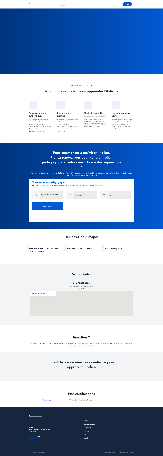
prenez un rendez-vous (111, 343)
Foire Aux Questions (95, 343)
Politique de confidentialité (126, 452)
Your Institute (33, 439)
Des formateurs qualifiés (64, 114)
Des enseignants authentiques (37, 114)
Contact (127, 4)
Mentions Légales (110, 452)
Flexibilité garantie (93, 113)
